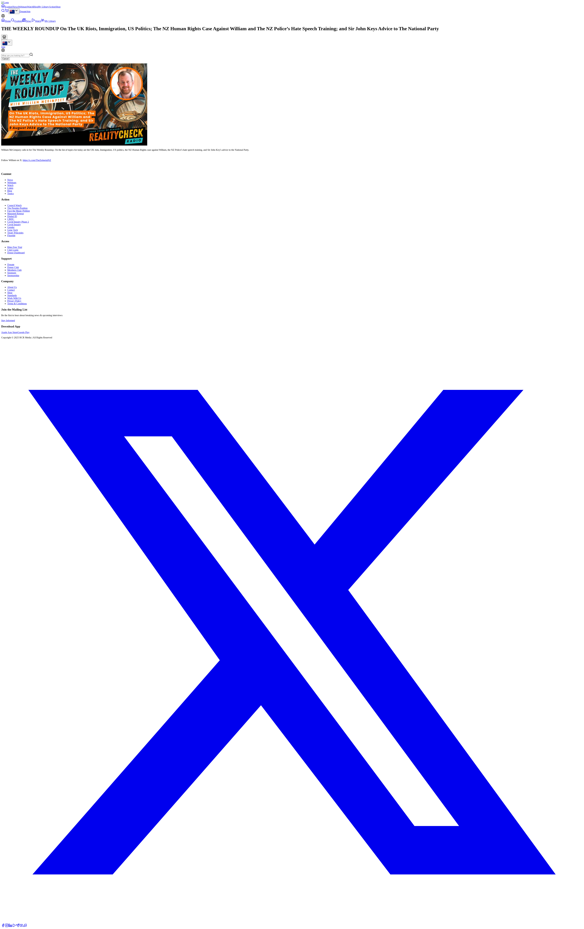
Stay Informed (8, 320)
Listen (10, 188)
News (15, 6)
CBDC (10, 219)
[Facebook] (3, 926)
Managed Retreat (15, 213)
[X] (292, 922)
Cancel (5, 59)
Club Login (12, 250)
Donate (22, 11)
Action (52, 6)
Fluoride (11, 235)
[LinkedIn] (10, 926)
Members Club (14, 270)
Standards (12, 295)
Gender (10, 227)
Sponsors (11, 272)
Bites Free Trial (14, 247)
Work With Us (14, 298)
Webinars (22, 6)
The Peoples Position (17, 208)
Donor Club (13, 267)
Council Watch (14, 205)
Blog (35, 6)
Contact (11, 290)
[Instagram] (7, 926)
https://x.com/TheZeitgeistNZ (37, 160)
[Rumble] (14, 926)
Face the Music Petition (18, 211)
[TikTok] (25, 926)
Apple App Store (9, 332)
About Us (12, 287)
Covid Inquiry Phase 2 (18, 222)
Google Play (23, 332)
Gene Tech (12, 230)
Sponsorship (13, 275)
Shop (58, 6)
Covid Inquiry (14, 224)
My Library (43, 6)
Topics (10, 193)
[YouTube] (21, 926)
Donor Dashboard (16, 252)
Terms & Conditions (17, 303)
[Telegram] (17, 926)
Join (28, 11)
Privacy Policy (14, 301)
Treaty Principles (15, 232)
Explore (8, 6)
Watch (30, 6)
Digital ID (12, 216)
